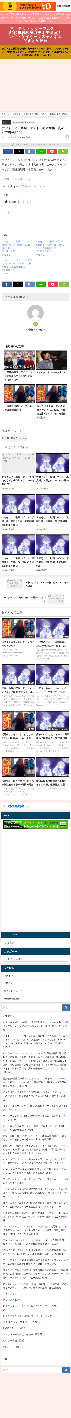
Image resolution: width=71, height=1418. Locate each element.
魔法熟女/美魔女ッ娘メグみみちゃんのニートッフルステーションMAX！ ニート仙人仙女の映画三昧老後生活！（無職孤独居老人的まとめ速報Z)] (34, 1082)
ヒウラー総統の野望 (13, 1340)
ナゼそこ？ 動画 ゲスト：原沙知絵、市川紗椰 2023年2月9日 (17, 244)
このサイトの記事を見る (16, 178)
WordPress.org (11, 999)
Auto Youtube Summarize (31, 186)
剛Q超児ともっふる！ (14, 1328)
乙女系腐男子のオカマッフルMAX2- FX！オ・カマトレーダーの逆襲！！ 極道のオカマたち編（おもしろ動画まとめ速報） (34, 1096)
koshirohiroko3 (35, 329)
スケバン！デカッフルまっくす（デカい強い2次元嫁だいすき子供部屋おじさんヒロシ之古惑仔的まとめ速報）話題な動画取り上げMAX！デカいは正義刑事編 (35, 1230)
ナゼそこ (6, 122)
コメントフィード (13, 991)
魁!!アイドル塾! (11, 1347)
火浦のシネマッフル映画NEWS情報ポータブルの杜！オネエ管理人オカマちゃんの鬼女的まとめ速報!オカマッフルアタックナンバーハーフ (35, 1193)
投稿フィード (11, 983)
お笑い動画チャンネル (25, 122)
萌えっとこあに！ (12, 1300)
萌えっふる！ (10, 1294)
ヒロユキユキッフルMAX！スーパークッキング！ (28, 1316)
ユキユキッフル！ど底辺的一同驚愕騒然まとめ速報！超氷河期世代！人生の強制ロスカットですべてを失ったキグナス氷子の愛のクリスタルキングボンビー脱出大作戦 (35, 1274)
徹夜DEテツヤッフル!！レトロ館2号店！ (24, 1322)
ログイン (8, 975)
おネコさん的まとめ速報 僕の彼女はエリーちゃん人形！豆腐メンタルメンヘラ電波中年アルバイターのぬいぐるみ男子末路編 (35, 1026)
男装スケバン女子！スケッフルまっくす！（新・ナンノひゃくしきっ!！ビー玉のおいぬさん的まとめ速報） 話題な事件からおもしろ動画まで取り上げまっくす (35, 1149)
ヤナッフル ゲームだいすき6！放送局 (22, 1334)
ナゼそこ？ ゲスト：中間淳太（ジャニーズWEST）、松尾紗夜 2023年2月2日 (17, 263)
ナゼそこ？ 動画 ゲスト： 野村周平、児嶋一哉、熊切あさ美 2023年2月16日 (51, 244)
